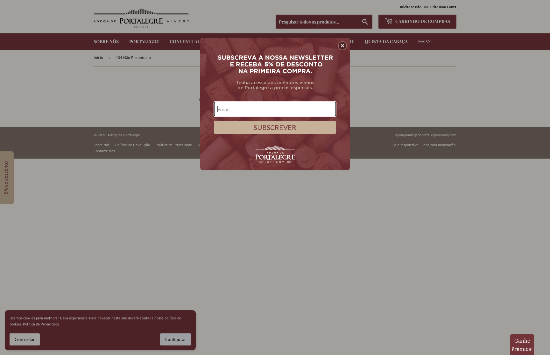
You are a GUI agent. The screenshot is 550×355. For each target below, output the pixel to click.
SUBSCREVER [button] (275, 127)
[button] (342, 46)
